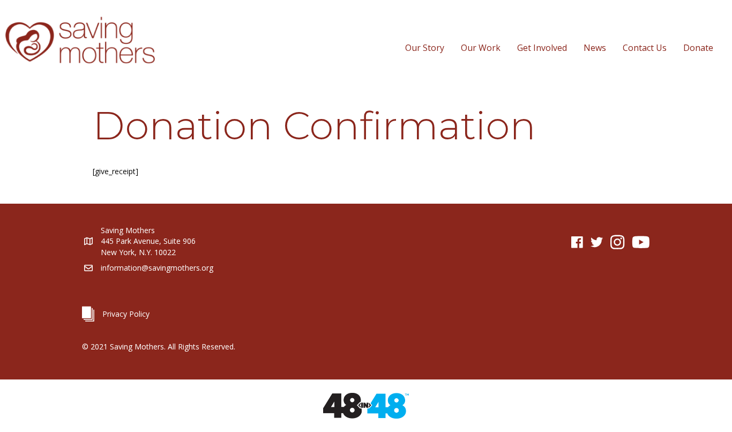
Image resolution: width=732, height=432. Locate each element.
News (595, 48)
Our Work (481, 48)
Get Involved (542, 48)
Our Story (424, 48)
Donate (698, 48)
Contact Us (645, 48)
